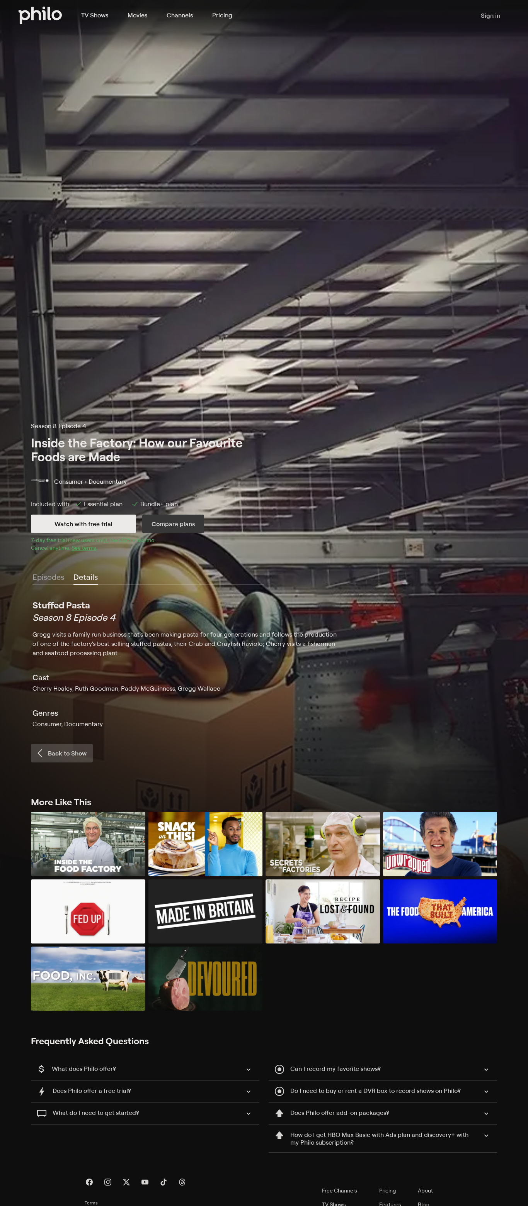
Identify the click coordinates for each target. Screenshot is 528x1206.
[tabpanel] (264, 663)
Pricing (222, 15)
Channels (180, 15)
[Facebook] (89, 1182)
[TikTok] (163, 1182)
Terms (91, 1203)
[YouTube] (145, 1182)
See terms (84, 547)
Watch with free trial (83, 524)
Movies (137, 15)
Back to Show (67, 753)
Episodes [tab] (48, 577)
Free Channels (339, 1190)
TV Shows (94, 15)
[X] (126, 1182)
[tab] (85, 577)
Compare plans (173, 524)
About (425, 1190)
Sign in (490, 15)
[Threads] (182, 1182)
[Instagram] (107, 1182)
